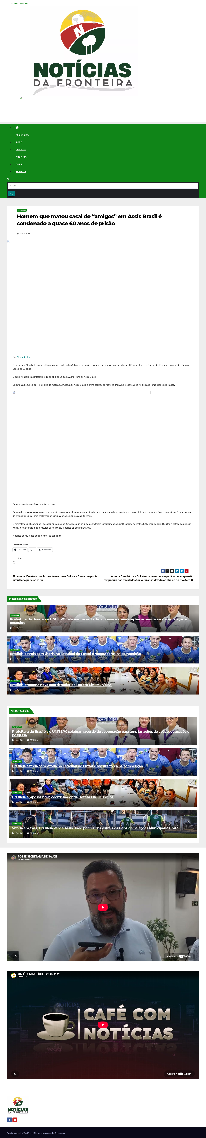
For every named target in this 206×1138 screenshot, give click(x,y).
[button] (8, 179)
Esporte (21, 171)
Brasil (20, 164)
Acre (19, 142)
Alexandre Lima (24, 357)
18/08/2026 (20, 802)
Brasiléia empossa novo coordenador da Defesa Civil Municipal (61, 685)
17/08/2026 (20, 833)
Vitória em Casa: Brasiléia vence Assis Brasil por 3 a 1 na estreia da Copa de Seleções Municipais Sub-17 (95, 828)
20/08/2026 (20, 740)
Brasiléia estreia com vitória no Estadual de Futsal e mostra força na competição (75, 654)
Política (21, 157)
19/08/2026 (20, 771)
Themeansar (60, 1133)
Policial (21, 149)
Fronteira (22, 135)
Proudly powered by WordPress (20, 1133)
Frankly (34, 740)
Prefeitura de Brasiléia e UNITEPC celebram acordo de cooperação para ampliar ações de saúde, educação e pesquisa (98, 621)
